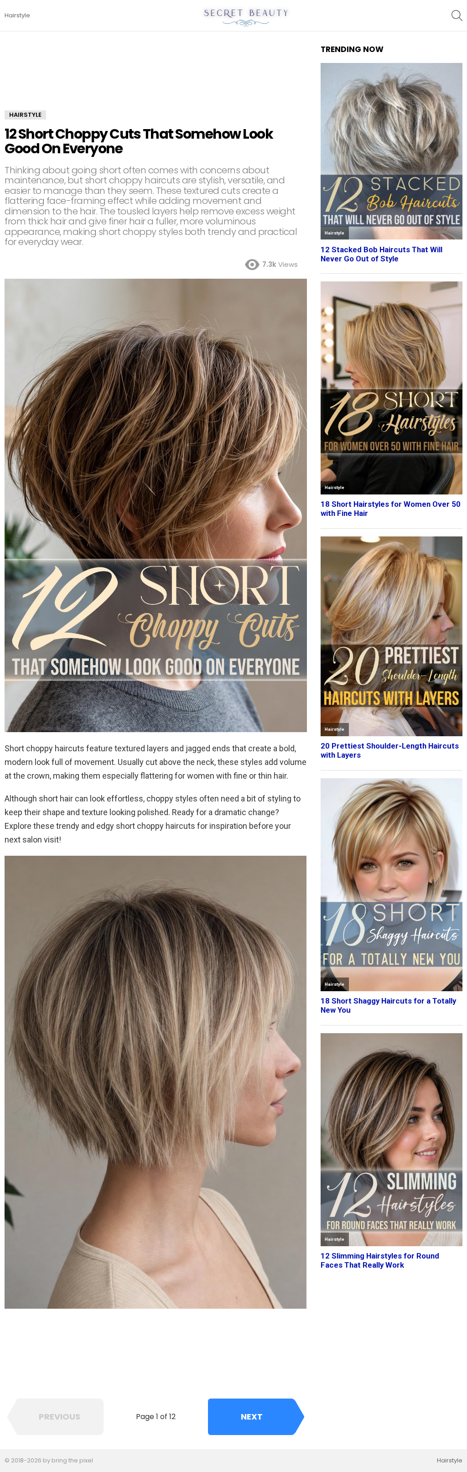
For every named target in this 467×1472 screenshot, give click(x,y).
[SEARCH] (456, 15)
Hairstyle (17, 15)
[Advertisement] (156, 77)
